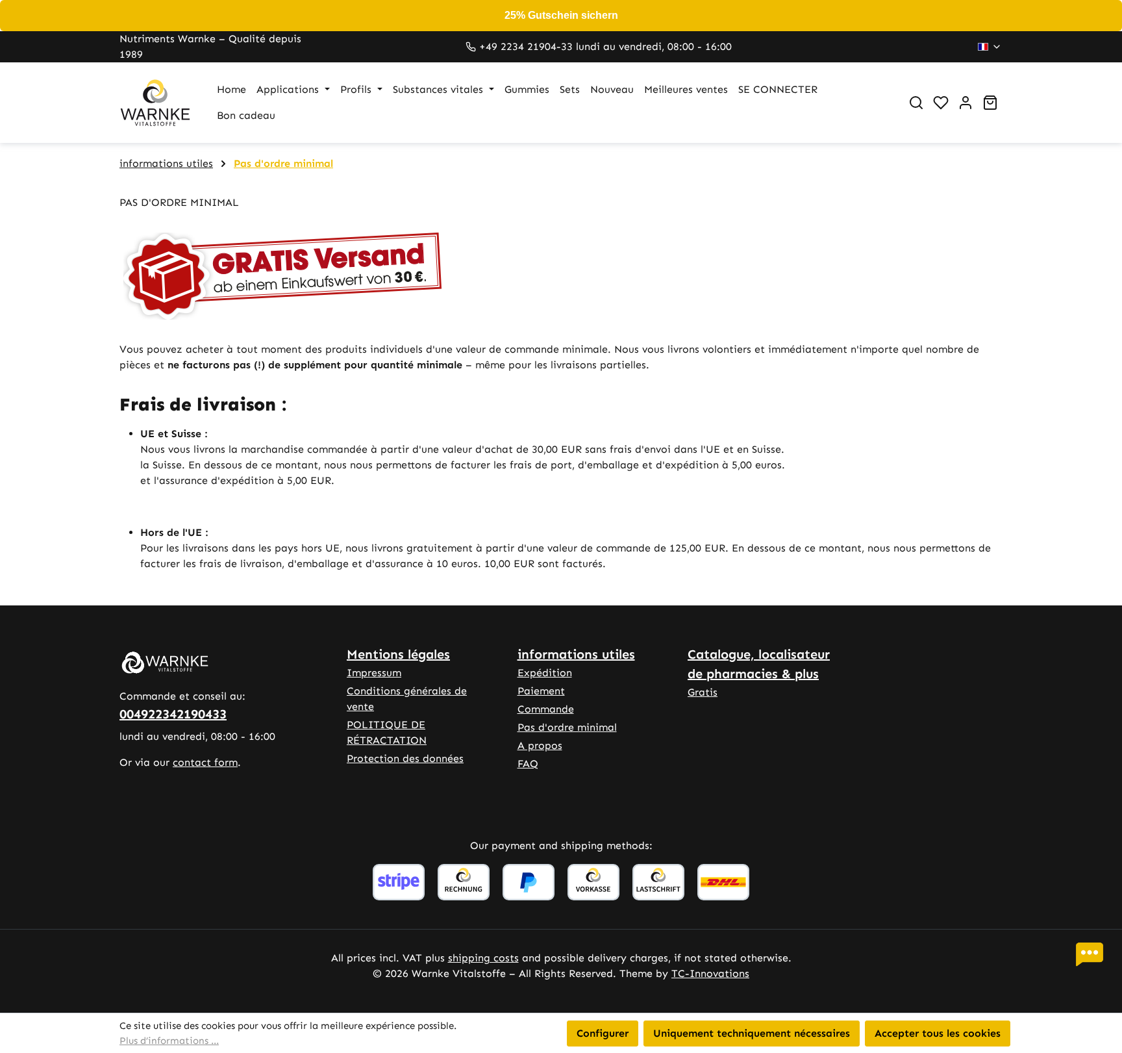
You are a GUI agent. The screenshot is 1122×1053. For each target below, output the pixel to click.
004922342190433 (173, 714)
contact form (205, 762)
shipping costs (483, 958)
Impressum (374, 672)
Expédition (544, 672)
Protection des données (405, 758)
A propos (539, 745)
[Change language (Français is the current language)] (990, 47)
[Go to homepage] (155, 102)
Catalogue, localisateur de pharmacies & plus (759, 663)
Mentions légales (398, 654)
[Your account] (965, 102)
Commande (545, 709)
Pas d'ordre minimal (567, 727)
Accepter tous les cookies (938, 1033)
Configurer (603, 1033)
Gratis (702, 692)
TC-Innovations (710, 973)
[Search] (916, 102)
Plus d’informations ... (169, 1041)
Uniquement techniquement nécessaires (751, 1033)
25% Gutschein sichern (561, 15)
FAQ (527, 763)
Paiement (541, 691)
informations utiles (576, 654)
